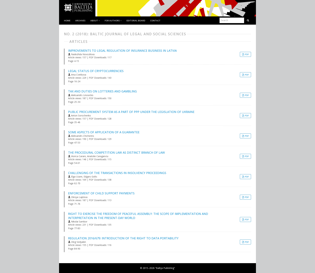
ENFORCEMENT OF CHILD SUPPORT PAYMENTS (101, 193)
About (94, 20)
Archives (80, 20)
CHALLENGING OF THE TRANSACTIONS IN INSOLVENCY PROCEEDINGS (117, 173)
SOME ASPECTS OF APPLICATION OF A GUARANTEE (103, 132)
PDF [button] (246, 54)
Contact (155, 20)
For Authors (112, 20)
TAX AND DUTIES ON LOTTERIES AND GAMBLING (102, 91)
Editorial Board (135, 20)
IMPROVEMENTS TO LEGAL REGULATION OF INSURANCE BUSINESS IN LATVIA (122, 51)
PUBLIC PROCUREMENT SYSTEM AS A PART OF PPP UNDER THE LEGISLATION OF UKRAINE (131, 112)
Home (67, 20)
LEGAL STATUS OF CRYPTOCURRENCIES (96, 71)
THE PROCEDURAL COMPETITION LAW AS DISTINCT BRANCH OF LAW (116, 152)
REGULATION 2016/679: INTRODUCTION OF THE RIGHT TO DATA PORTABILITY (123, 238)
